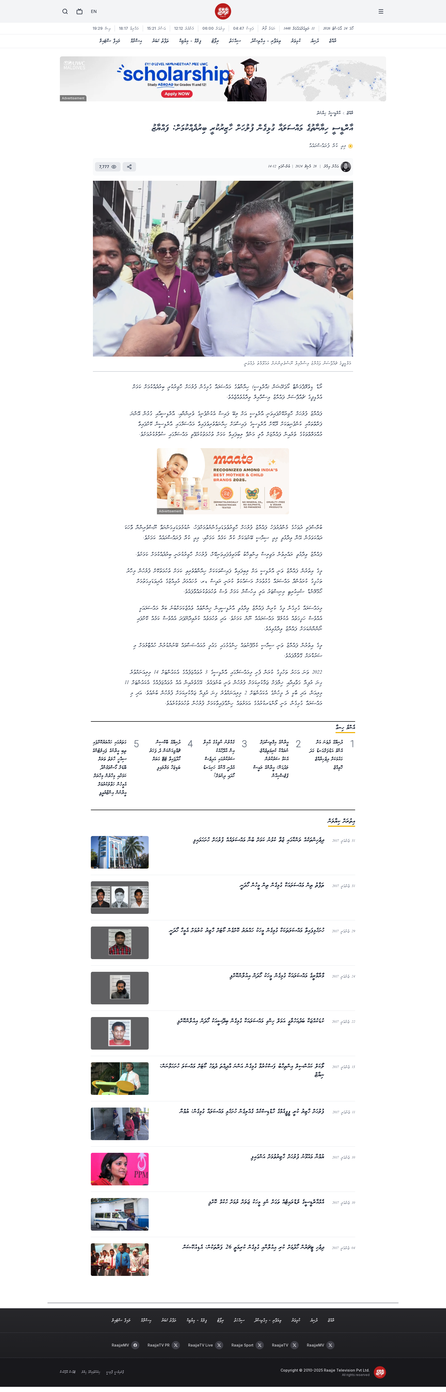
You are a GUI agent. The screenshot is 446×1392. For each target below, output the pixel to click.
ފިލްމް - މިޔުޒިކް (190, 41)
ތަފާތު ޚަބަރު (160, 41)
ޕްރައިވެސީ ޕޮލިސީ (115, 1372)
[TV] (79, 11)
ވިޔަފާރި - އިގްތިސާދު (266, 41)
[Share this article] (129, 166)
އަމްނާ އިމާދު (331, 166)
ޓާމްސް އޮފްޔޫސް (67, 1372)
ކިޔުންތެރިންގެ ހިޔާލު (91, 1372)
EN (94, 11)
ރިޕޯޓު (215, 41)
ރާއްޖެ (332, 41)
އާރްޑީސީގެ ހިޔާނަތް (328, 113)
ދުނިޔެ (315, 41)
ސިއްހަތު (235, 41)
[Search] (65, 11)
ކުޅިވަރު (296, 41)
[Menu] (381, 11)
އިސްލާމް (136, 41)
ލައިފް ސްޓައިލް (109, 41)
